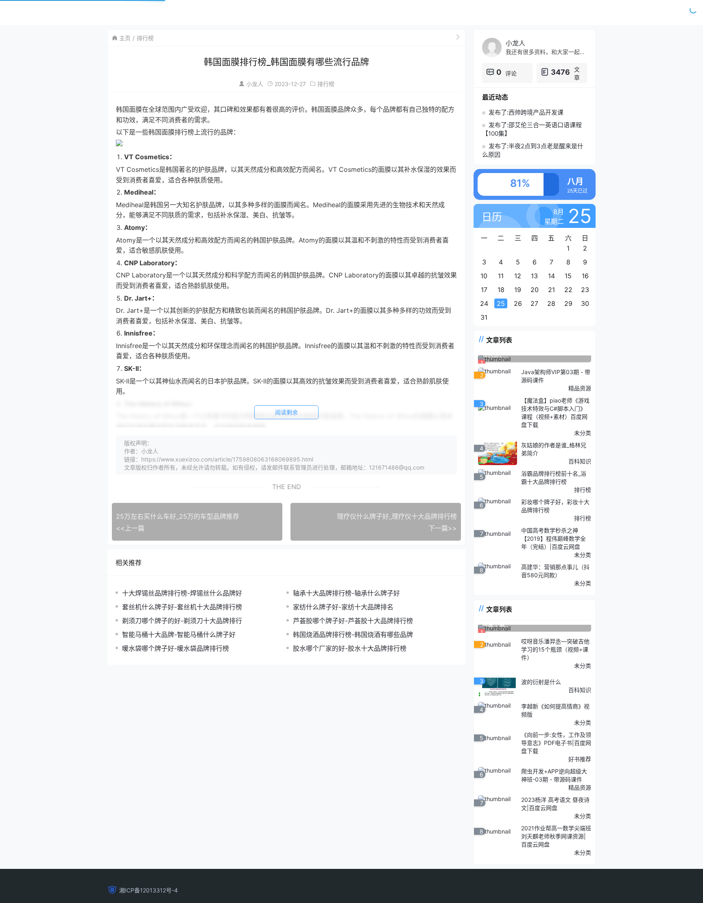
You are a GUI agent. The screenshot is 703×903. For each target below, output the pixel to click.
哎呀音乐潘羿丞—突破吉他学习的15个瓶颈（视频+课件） (555, 649)
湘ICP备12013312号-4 (148, 890)
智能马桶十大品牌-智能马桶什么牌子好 (179, 634)
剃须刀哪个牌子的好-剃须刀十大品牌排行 (182, 621)
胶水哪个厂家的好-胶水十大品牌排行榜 (349, 648)
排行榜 (145, 38)
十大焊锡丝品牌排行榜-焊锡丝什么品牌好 (182, 593)
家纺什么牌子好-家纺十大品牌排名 (343, 607)
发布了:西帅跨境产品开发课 (526, 112)
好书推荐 (579, 759)
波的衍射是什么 (541, 681)
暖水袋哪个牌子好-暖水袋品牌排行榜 (175, 648)
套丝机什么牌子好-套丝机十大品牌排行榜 (182, 607)
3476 (560, 72)
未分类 (582, 432)
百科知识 (579, 461)
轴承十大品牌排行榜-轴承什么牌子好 (346, 593)
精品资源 (579, 388)
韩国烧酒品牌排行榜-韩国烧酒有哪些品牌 (353, 634)
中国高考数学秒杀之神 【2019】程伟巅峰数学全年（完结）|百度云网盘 (553, 538)
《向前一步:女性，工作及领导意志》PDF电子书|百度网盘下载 (556, 742)
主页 (125, 38)
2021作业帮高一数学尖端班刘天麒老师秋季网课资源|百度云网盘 (556, 836)
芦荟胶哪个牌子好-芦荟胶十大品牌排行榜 (353, 621)
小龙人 (254, 83)
